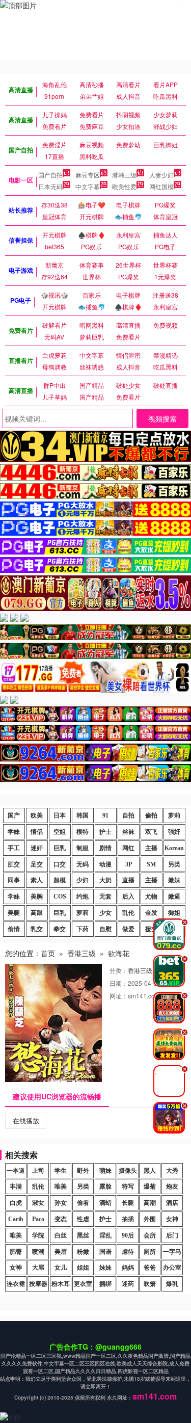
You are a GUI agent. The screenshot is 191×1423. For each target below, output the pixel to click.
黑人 (150, 1170)
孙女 (60, 1202)
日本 (59, 815)
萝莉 (174, 815)
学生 (60, 1170)
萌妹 (105, 1170)
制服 (82, 848)
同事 (14, 880)
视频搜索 (162, 418)
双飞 (151, 831)
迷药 (128, 1283)
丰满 (16, 1186)
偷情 (14, 929)
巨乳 (59, 848)
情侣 (37, 831)
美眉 (60, 1251)
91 (105, 815)
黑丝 (83, 1235)
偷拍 (151, 815)
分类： (119, 970)
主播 (151, 848)
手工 (14, 848)
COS (59, 896)
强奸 (174, 831)
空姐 (59, 831)
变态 (60, 1219)
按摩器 (38, 1283)
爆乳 (172, 1283)
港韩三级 (124, 174)
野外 (83, 1170)
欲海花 (118, 953)
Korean (174, 848)
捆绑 (105, 1283)
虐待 (128, 1251)
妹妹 (105, 1267)
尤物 (151, 896)
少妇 (82, 880)
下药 (82, 929)
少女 (105, 912)
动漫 (105, 864)
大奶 (105, 880)
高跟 (37, 912)
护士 (105, 831)
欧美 (37, 815)
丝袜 (128, 831)
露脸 (105, 1186)
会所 (150, 1235)
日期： (119, 983)
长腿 (128, 1202)
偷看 (83, 1202)
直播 (128, 880)
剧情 (105, 848)
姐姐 (83, 1267)
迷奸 (37, 848)
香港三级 (81, 953)
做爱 (128, 929)
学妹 (14, 831)
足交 (37, 864)
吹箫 (150, 1283)
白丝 (60, 1235)
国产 (14, 815)
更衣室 (83, 1283)
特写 (128, 1186)
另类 (174, 864)
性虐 (83, 1219)
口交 (59, 864)
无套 (105, 896)
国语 (105, 1251)
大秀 (172, 1170)
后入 (128, 896)
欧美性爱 (124, 186)
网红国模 (161, 186)
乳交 (37, 929)
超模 (59, 880)
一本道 (16, 1170)
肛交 (14, 864)
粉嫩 (83, 1251)
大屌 (38, 1267)
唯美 (60, 1186)
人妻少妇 (161, 174)
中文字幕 (87, 186)
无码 (82, 864)
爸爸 (150, 1267)
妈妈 (128, 1267)
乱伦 (128, 912)
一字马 (172, 1251)
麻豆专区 (87, 174)
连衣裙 (16, 1283)
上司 (38, 1170)
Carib (15, 1219)
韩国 (82, 815)
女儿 (60, 1267)
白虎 (16, 1202)
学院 (38, 1235)
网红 (128, 848)
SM (151, 864)
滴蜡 (105, 1202)
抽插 (128, 1219)
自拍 (128, 815)
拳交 (59, 929)
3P (128, 864)
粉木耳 (60, 1283)
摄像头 (128, 1170)
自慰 (105, 929)
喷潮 (38, 1251)
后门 (172, 1235)
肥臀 (16, 1251)
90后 (128, 1235)
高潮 (150, 1202)
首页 (48, 953)
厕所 (150, 1251)
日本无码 (50, 186)
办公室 (172, 1267)
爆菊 (150, 1186)
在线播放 (26, 1120)
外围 (150, 1219)
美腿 (14, 912)
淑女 (38, 1202)
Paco (38, 1219)
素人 (37, 880)
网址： (119, 995)
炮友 (172, 1186)
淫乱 (105, 1235)
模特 (82, 831)
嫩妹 (174, 880)
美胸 (37, 896)
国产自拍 (50, 174)
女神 (172, 1219)
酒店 (172, 1202)
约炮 (82, 896)
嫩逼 (174, 896)
